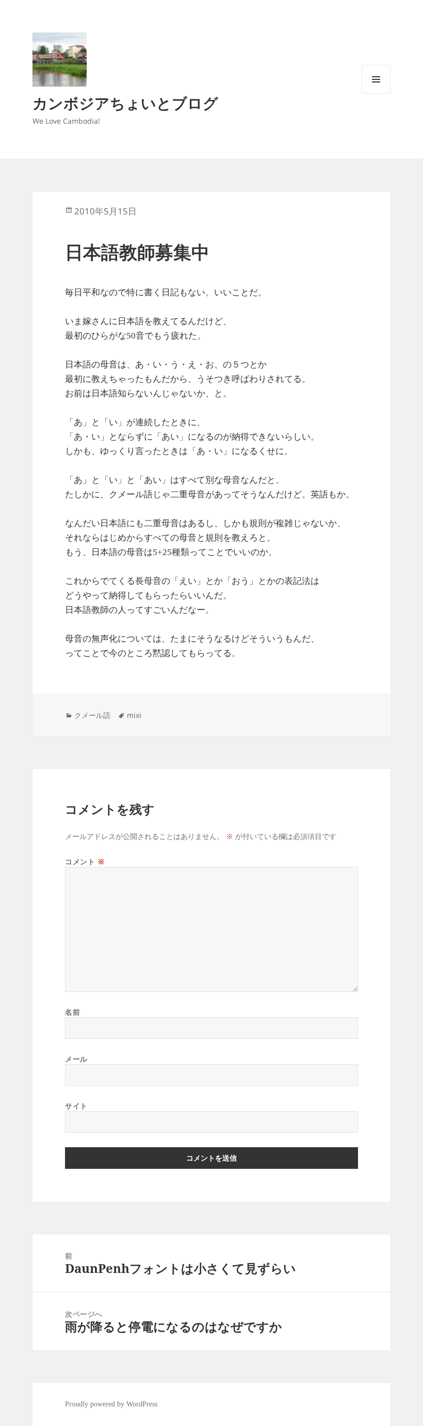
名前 (72, 1012)
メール (76, 1059)
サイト (76, 1106)
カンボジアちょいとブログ (125, 103)
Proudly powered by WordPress (111, 1404)
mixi (134, 715)
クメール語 (92, 715)
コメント (85, 861)
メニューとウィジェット (376, 93)
